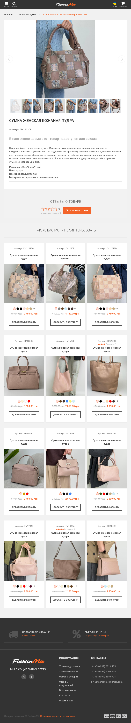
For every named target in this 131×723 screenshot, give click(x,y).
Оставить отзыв (78, 210)
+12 (75, 586)
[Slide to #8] (104, 106)
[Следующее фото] (121, 59)
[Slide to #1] (16, 106)
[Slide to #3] (49, 106)
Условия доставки (69, 666)
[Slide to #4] (60, 106)
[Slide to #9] (115, 106)
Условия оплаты (68, 671)
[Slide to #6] (82, 106)
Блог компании (67, 690)
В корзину (24, 322)
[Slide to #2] (38, 106)
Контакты (64, 695)
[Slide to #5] (71, 106)
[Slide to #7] (93, 106)
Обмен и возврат (68, 676)
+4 (116, 401)
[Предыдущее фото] (9, 59)
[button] (6, 4)
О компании (66, 700)
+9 (116, 494)
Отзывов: (111, 344)
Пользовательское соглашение (57, 716)
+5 (75, 309)
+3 (34, 309)
